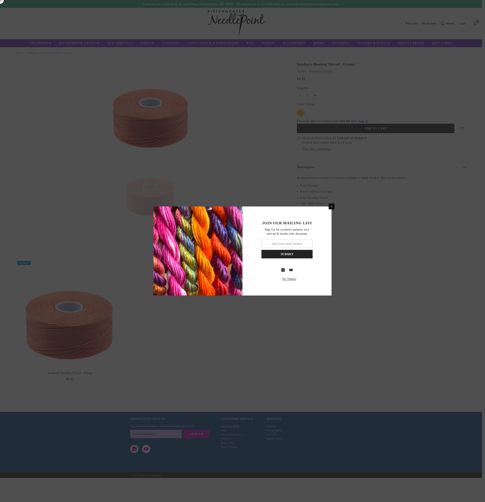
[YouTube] (291, 270)
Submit (287, 254)
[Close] (331, 206)
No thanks (289, 279)
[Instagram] (283, 270)
